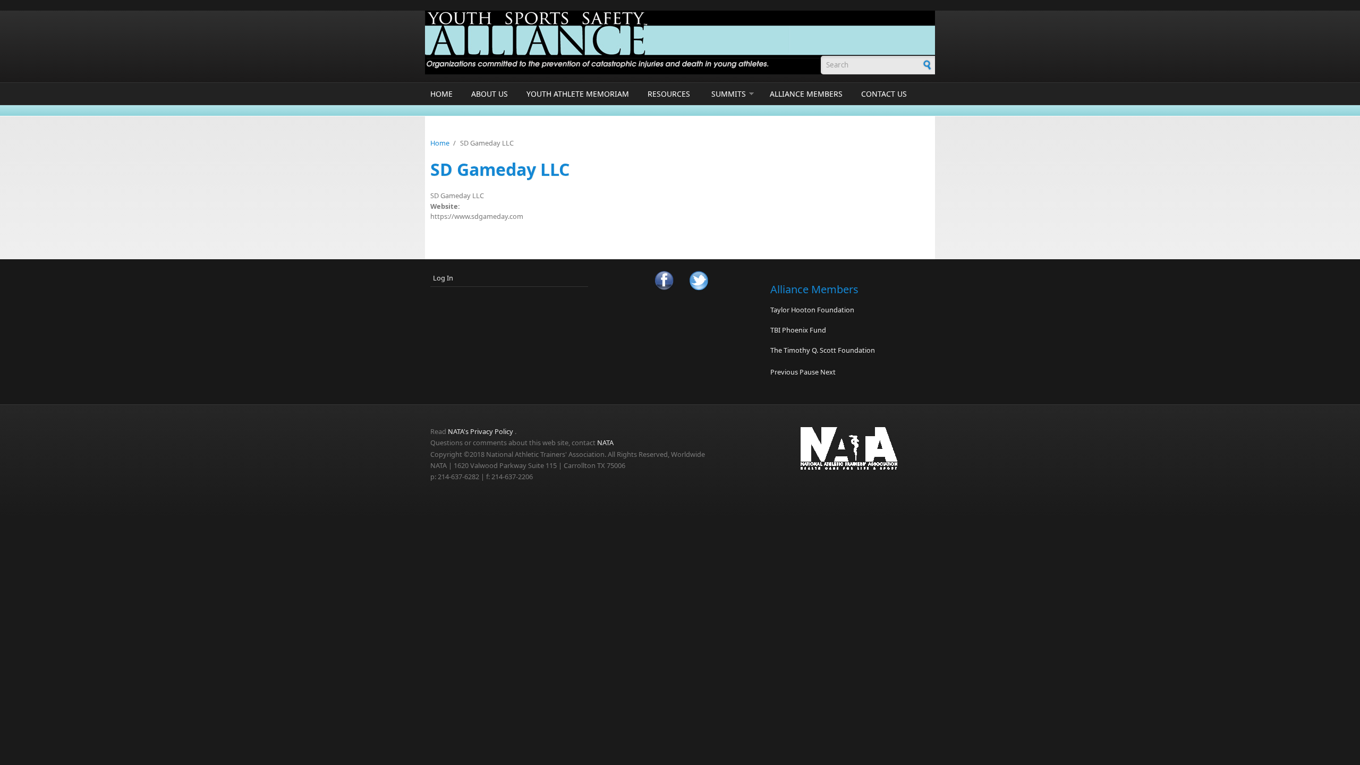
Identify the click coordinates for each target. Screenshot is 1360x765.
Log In (443, 278)
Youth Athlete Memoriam (577, 94)
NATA (605, 442)
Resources (669, 94)
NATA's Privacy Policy (480, 431)
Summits (728, 94)
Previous (784, 372)
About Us (489, 94)
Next (828, 372)
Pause (809, 372)
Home (441, 94)
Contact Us (884, 94)
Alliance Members (806, 94)
